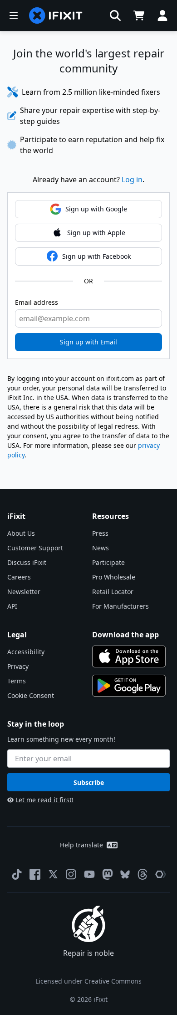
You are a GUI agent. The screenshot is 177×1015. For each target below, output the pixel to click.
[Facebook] (35, 874)
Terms (16, 681)
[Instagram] (71, 874)
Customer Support (35, 547)
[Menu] (13, 15)
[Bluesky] (125, 874)
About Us (21, 533)
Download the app (125, 635)
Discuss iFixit (26, 562)
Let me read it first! (44, 799)
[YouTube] (89, 874)
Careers (19, 577)
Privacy (18, 666)
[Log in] (162, 15)
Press (100, 533)
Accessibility (25, 651)
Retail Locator (112, 591)
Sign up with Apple (96, 232)
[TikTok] (16, 874)
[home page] (56, 15)
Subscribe (89, 782)
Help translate (81, 845)
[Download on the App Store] (129, 656)
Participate (108, 562)
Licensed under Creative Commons (88, 981)
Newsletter (23, 591)
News (100, 547)
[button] (115, 15)
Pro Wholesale (113, 577)
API (12, 606)
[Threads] (142, 874)
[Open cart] (139, 15)
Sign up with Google (96, 209)
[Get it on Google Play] (129, 686)
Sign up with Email (88, 342)
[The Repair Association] (160, 874)
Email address (36, 302)
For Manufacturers (120, 606)
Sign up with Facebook (96, 256)
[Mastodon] (107, 874)
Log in (132, 179)
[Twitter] (53, 874)
